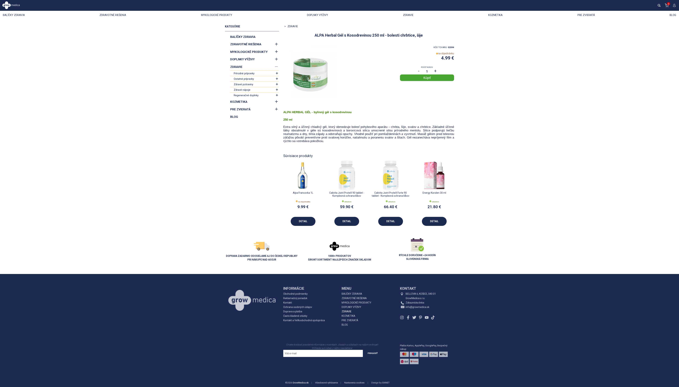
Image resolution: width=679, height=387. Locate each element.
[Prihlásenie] (673, 7)
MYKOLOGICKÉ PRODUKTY (216, 15)
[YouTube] (427, 317)
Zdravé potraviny (243, 84)
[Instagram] (402, 317)
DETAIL (303, 221)
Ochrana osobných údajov (297, 307)
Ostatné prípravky (244, 78)
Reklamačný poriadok (295, 298)
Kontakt (287, 302)
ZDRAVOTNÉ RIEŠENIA (113, 15)
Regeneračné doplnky (246, 95)
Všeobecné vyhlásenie (326, 382)
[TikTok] (432, 317)
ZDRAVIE (408, 15)
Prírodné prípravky (244, 73)
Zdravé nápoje (242, 89)
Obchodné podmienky (295, 293)
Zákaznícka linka (415, 302)
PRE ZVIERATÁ (586, 15)
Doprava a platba (292, 311)
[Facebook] (408, 317)
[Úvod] (252, 292)
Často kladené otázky (295, 315)
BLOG (673, 15)
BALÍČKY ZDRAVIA (14, 15)
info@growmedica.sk (417, 307)
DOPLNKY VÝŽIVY (317, 15)
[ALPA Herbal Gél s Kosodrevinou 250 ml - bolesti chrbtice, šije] (310, 73)
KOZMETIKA (495, 15)
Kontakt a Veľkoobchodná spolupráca (304, 320)
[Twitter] (414, 317)
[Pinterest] (420, 317)
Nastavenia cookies (354, 382)
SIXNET (386, 382)
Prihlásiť (373, 353)
